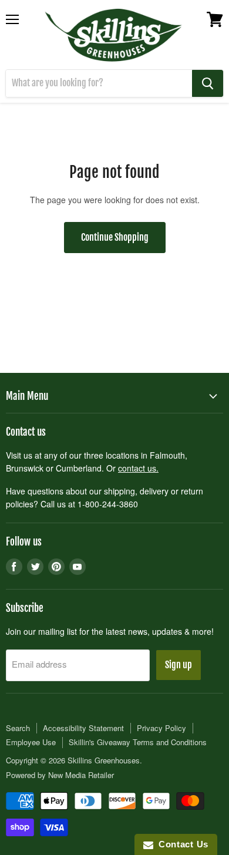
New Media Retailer (81, 774)
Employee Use (31, 742)
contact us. (138, 468)
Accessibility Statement (83, 727)
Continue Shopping (115, 237)
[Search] (207, 83)
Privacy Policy (161, 727)
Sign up (178, 665)
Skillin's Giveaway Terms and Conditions (138, 742)
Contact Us (180, 844)
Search (18, 727)
